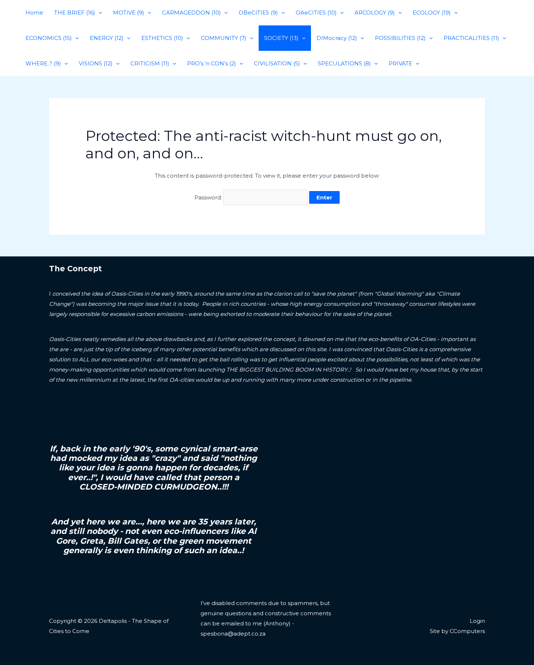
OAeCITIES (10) (316, 12)
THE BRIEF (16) (74, 12)
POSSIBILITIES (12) (400, 38)
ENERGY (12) (107, 38)
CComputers (467, 631)
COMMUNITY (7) (223, 38)
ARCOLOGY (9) (375, 12)
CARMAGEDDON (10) (191, 12)
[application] (98, 12)
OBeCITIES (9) (258, 12)
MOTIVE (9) (128, 12)
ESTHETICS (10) (162, 38)
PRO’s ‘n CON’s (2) (211, 63)
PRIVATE (400, 63)
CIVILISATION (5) (277, 63)
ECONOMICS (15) (48, 38)
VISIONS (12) (96, 63)
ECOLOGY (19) (432, 12)
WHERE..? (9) (43, 63)
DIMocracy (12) (336, 38)
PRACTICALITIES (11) (471, 38)
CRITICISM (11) (149, 63)
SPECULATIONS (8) (344, 63)
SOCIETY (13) (281, 38)
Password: (208, 197)
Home (34, 12)
